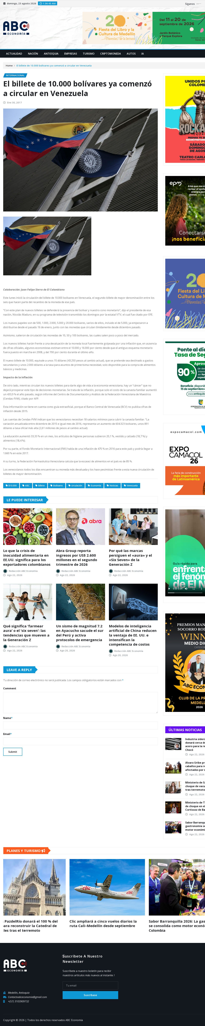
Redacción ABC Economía (23, 570)
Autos (131, 53)
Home (9, 65)
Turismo (88, 53)
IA (142, 53)
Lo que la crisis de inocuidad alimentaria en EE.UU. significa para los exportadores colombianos (26, 557)
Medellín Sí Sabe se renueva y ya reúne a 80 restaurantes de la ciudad (52, 923)
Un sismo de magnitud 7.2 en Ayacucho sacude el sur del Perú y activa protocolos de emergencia (79, 633)
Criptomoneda (110, 53)
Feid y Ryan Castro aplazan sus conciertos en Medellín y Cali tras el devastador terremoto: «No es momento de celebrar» (132, 926)
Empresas (70, 53)
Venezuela (132, 485)
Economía (96, 485)
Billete (41, 485)
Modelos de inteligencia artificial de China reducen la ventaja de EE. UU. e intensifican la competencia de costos (133, 635)
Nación (33, 53)
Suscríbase (90, 995)
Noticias (114, 485)
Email (7, 734)
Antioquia (51, 53)
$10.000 (12, 485)
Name (7, 718)
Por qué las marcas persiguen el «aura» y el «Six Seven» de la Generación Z (130, 557)
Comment (9, 688)
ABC (27, 485)
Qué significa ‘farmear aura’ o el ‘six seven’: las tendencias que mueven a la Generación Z (26, 633)
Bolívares (58, 485)
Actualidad (14, 53)
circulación (76, 485)
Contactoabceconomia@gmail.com (27, 997)
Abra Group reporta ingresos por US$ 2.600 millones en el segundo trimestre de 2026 (76, 557)
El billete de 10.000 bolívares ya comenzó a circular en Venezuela (54, 65)
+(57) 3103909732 (18, 1001)
